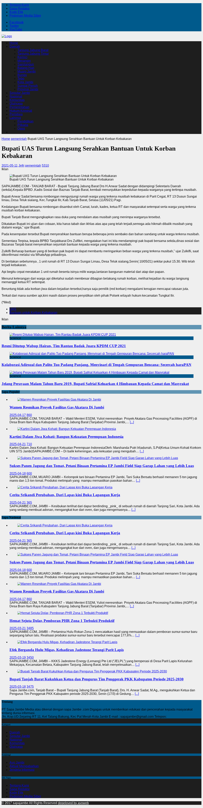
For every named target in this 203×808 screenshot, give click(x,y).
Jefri (21, 165)
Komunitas (17, 100)
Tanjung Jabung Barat (32, 50)
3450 (30, 657)
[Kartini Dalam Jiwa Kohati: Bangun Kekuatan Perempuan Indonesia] (66, 429)
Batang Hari (25, 68)
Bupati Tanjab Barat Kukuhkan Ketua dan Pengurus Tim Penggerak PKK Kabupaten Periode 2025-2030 (97, 679)
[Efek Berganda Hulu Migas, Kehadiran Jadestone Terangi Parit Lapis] (67, 642)
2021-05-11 (10, 165)
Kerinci (22, 57)
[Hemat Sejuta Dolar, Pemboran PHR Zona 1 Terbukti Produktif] (62, 613)
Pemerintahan (19, 107)
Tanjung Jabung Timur (33, 53)
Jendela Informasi (22, 769)
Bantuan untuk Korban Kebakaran (33, 312)
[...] (132, 422)
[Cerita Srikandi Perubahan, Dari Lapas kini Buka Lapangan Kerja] (64, 487)
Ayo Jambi (17, 762)
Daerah (15, 46)
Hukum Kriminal (21, 110)
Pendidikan (25, 121)
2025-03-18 (18, 686)
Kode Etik (16, 12)
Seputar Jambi (20, 93)
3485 (30, 628)
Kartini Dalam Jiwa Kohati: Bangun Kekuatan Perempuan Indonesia (67, 437)
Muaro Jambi (26, 71)
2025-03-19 (18, 657)
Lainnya (15, 117)
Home (14, 43)
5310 (45, 165)
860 (29, 415)
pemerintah (33, 165)
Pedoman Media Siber (25, 15)
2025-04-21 (18, 444)
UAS (13, 309)
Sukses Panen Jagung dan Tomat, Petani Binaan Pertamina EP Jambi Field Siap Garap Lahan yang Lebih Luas (102, 466)
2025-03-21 (18, 628)
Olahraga (16, 103)
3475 (30, 686)
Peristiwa (16, 114)
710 (29, 444)
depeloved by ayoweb (73, 803)
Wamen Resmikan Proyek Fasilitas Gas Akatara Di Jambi (57, 407)
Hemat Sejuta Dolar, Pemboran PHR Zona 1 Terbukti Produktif (62, 621)
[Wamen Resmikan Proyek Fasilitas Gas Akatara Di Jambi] (59, 399)
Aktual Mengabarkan (24, 766)
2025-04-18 (18, 473)
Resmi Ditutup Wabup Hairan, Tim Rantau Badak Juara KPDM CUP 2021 (64, 346)
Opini (21, 128)
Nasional (16, 96)
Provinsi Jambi (27, 89)
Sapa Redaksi (20, 8)
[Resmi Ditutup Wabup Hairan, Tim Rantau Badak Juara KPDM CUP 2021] (63, 334)
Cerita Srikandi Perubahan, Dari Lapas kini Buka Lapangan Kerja (65, 495)
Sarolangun (25, 64)
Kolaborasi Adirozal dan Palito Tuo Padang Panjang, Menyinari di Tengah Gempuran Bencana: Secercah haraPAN (96, 365)
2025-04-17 (18, 415)
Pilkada (22, 125)
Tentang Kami (19, 5)
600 (29, 473)
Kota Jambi (25, 82)
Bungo (22, 75)
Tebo (20, 78)
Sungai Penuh (27, 85)
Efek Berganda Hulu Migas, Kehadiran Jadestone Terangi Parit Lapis (67, 650)
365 (29, 502)
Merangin (24, 60)
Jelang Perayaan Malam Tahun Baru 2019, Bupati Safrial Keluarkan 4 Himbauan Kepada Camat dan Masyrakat (95, 384)
